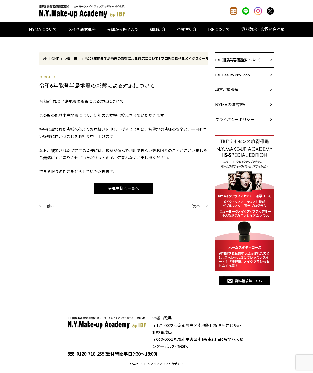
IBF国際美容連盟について (237, 59)
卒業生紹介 (187, 29)
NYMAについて (43, 29)
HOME (54, 59)
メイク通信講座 (82, 29)
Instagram (258, 11)
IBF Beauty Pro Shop (232, 74)
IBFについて (219, 29)
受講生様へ (71, 59)
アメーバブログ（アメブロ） (233, 11)
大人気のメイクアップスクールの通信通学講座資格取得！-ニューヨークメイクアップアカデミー (83, 11)
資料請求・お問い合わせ (262, 29)
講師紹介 (158, 29)
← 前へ (47, 205)
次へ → (200, 205)
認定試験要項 (227, 89)
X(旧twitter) (270, 11)
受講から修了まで (122, 29)
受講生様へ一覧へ (123, 188)
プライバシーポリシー (234, 119)
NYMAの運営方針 (231, 104)
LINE (245, 11)
